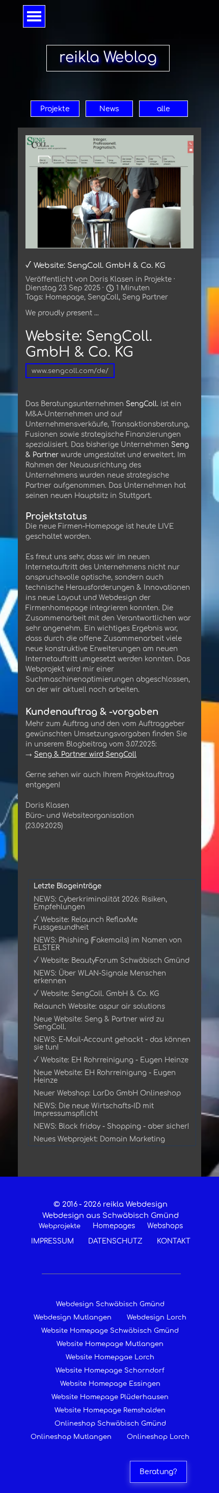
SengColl (103, 297)
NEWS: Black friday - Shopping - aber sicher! (111, 1126)
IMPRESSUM (52, 1241)
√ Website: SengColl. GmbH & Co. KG (96, 994)
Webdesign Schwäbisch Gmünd (110, 1304)
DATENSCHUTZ (115, 1241)
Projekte (55, 109)
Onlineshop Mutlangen (71, 1436)
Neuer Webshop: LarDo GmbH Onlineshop (107, 1093)
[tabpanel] (110, 1223)
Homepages (114, 1226)
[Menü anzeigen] (34, 16)
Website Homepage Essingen (110, 1383)
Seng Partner (145, 297)
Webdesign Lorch (156, 1317)
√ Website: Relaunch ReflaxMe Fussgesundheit (86, 923)
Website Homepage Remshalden (110, 1410)
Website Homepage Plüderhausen (110, 1397)
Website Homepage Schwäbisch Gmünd (110, 1330)
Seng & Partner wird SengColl (85, 754)
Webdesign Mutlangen (73, 1317)
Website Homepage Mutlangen (110, 1344)
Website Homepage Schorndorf (110, 1370)
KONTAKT (173, 1241)
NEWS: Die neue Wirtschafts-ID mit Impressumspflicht (94, 1109)
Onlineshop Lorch (158, 1436)
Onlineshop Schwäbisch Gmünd (110, 1423)
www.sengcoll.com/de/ (70, 371)
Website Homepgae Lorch (110, 1357)
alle (163, 109)
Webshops (165, 1226)
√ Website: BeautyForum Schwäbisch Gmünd (111, 960)
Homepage (64, 297)
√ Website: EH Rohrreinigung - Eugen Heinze (111, 1060)
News (109, 109)
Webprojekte (59, 1226)
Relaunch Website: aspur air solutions (99, 1006)
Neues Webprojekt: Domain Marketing (99, 1139)
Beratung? (158, 1472)
